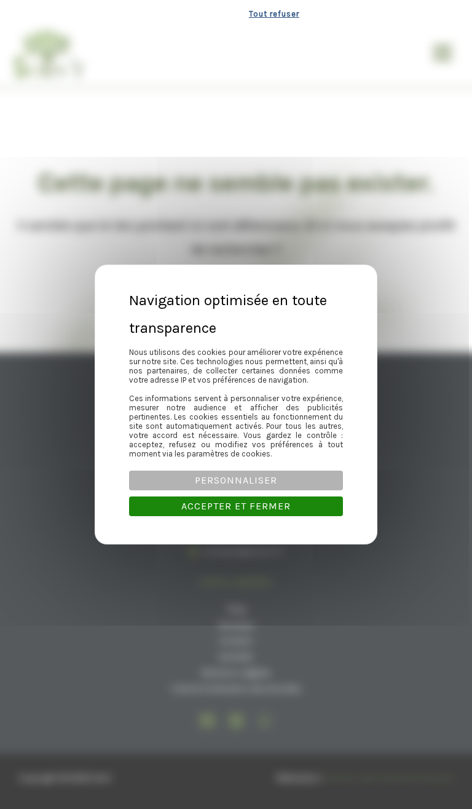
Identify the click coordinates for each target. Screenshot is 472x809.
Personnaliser (236, 480)
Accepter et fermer (236, 506)
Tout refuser (274, 13)
